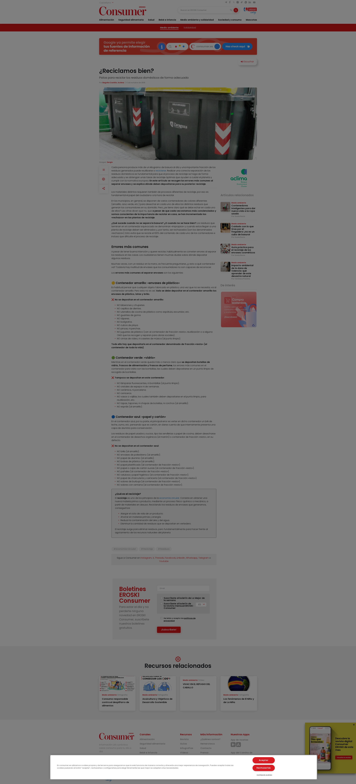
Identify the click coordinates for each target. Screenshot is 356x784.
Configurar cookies (264, 775)
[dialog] (183, 767)
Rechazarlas (264, 767)
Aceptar (263, 760)
